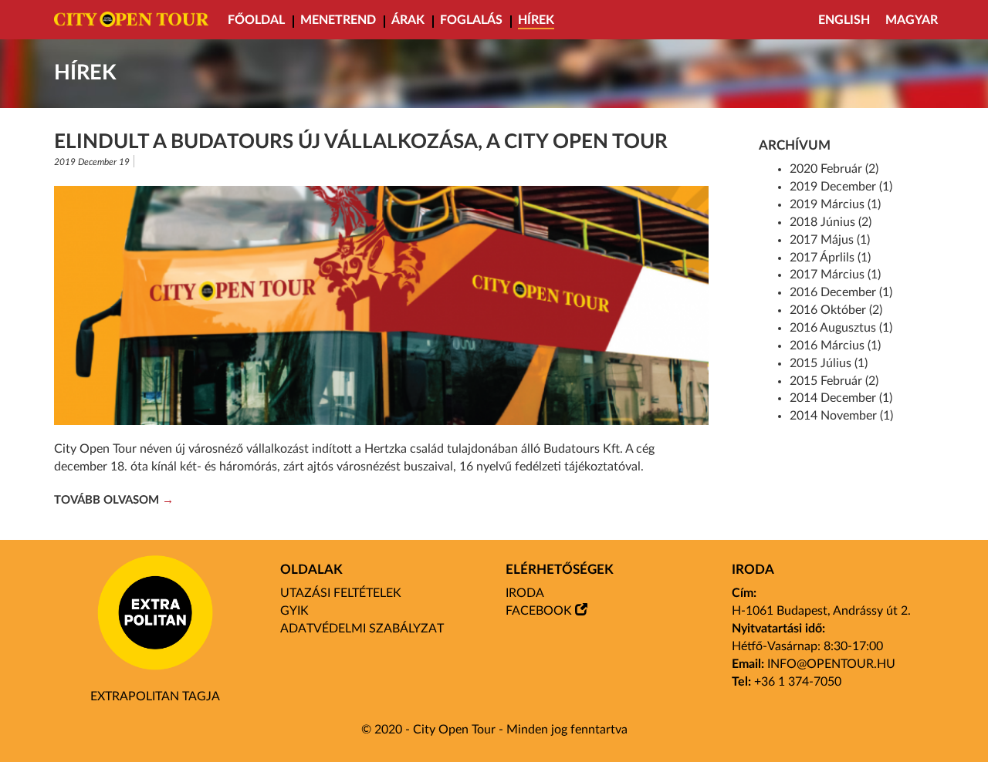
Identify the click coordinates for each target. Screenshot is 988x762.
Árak (408, 20)
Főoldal (256, 20)
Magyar (911, 20)
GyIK (294, 611)
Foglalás (471, 20)
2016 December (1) (841, 292)
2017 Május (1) (830, 240)
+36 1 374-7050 (797, 682)
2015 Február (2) (834, 381)
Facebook (539, 611)
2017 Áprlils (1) (830, 257)
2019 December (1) (841, 186)
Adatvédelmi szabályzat (362, 628)
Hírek (536, 20)
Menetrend (338, 20)
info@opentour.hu (831, 664)
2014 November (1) (841, 416)
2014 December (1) (841, 398)
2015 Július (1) (829, 363)
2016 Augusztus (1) (841, 328)
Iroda (525, 593)
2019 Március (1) (835, 204)
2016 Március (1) (835, 345)
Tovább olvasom (106, 500)
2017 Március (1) (835, 274)
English (844, 20)
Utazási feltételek (340, 593)
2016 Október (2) (836, 310)
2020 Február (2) (834, 169)
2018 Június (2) (830, 222)
